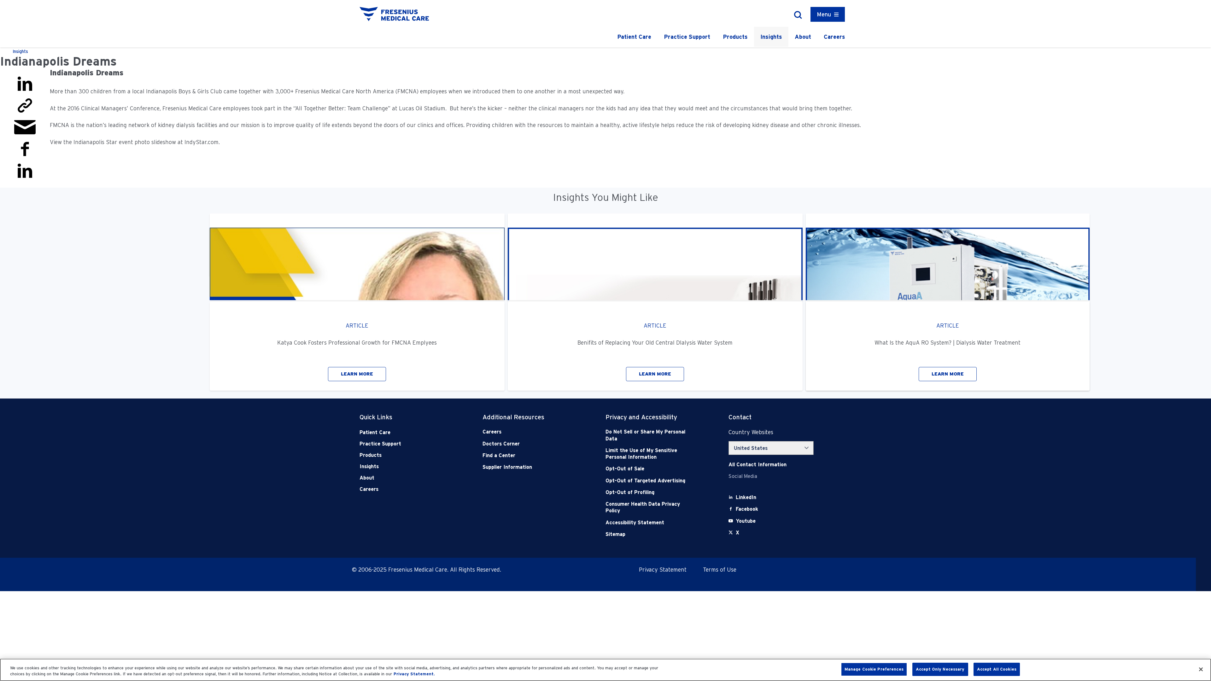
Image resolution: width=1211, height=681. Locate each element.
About (803, 36)
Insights (771, 36)
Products (735, 36)
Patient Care (634, 36)
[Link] (25, 105)
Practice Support (687, 36)
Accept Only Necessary (940, 669)
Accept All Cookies (996, 669)
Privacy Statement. (414, 674)
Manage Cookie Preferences (874, 669)
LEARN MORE (357, 374)
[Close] (1201, 669)
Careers (834, 36)
